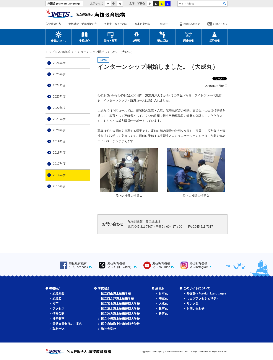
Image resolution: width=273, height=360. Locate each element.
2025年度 (59, 74)
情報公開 (58, 313)
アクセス (58, 308)
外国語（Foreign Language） (207, 293)
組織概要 (58, 293)
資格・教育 (110, 40)
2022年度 (59, 107)
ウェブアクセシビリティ (203, 298)
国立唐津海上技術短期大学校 (120, 323)
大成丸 (163, 303)
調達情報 (188, 40)
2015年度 (59, 186)
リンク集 (193, 303)
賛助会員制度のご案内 (67, 323)
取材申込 (58, 328)
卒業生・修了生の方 (115, 23)
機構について (58, 40)
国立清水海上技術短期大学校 (120, 308)
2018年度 (59, 152)
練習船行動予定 (191, 24)
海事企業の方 (142, 23)
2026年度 (59, 63)
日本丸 (163, 293)
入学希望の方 (53, 23)
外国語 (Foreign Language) (64, 3)
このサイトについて (196, 288)
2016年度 (64, 51)
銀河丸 (163, 308)
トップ (50, 51)
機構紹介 (55, 288)
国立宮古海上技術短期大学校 (120, 303)
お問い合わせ (220, 24)
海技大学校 (108, 328)
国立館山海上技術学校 (116, 293)
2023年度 (59, 96)
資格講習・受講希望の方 (82, 23)
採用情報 (214, 40)
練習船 (136, 40)
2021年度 (59, 119)
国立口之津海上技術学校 (117, 298)
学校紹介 (84, 40)
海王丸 (163, 298)
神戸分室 (58, 318)
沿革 (55, 303)
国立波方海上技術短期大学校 (120, 313)
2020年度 (59, 130)
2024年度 (59, 85)
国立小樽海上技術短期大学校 (120, 318)
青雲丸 (163, 313)
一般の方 (162, 23)
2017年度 (59, 163)
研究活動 (162, 40)
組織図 (57, 298)
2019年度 (59, 141)
